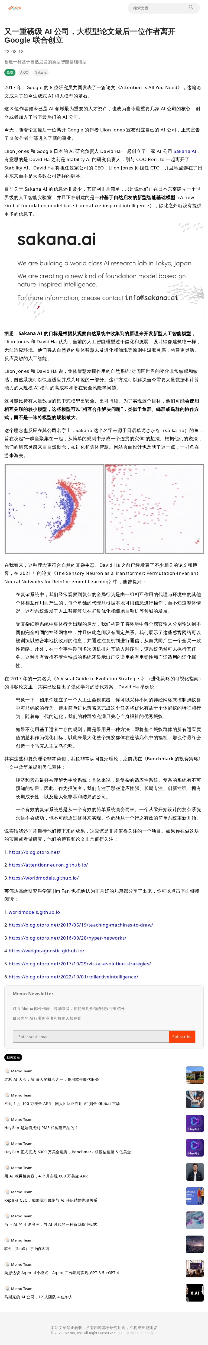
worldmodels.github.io (34, 912)
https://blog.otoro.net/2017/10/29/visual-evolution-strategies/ (80, 963)
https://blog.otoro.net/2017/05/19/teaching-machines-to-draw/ (81, 925)
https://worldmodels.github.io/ (44, 878)
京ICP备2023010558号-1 (137, 1333)
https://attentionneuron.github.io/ (48, 865)
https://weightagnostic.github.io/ (46, 950)
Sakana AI (185, 151)
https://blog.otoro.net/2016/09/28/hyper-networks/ (67, 938)
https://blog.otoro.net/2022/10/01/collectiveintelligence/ (73, 977)
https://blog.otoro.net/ (34, 852)
